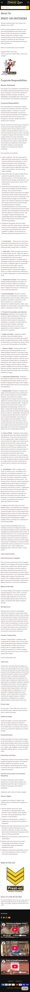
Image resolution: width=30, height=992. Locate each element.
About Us (10, 981)
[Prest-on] (15, 2)
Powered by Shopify (18, 988)
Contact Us (19, 981)
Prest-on (12, 988)
